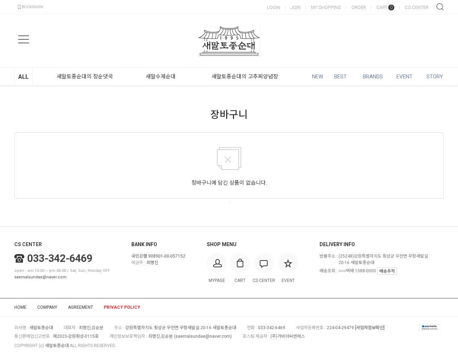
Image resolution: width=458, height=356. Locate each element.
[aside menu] (23, 39)
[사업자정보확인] (370, 327)
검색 (440, 6)
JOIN (296, 7)
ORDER (358, 7)
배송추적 (387, 271)
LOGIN (273, 7)
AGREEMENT (80, 307)
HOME (20, 307)
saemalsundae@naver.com (40, 277)
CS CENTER (417, 7)
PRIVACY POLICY (122, 307)
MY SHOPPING (326, 7)
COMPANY (47, 307)
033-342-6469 (59, 258)
